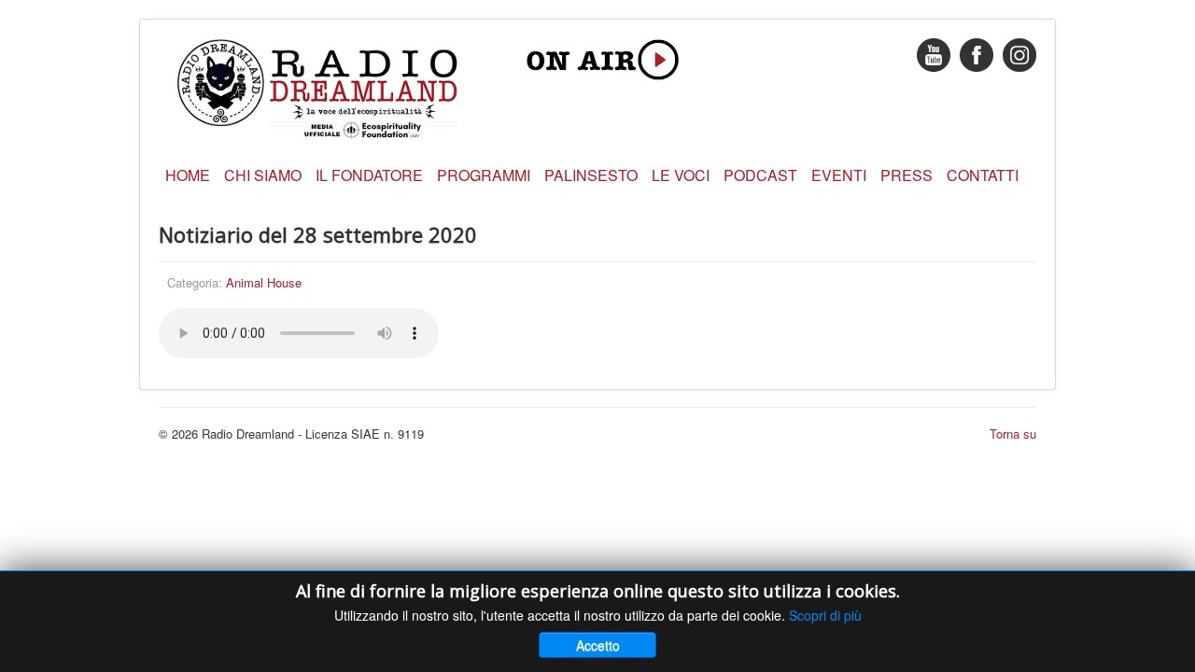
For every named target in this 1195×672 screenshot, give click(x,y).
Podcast (760, 175)
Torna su (1013, 433)
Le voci (681, 175)
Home (187, 175)
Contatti (983, 175)
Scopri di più (825, 615)
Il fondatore (369, 175)
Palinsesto (591, 175)
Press (906, 175)
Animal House (264, 282)
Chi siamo (263, 175)
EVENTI (838, 175)
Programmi (483, 175)
